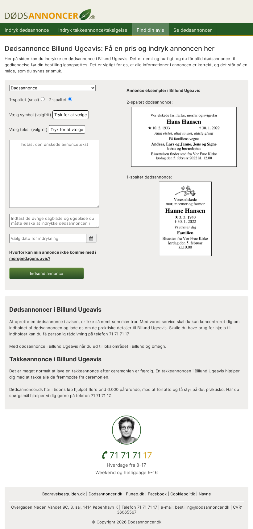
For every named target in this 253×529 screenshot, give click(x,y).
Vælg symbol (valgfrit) (30, 114)
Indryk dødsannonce (27, 30)
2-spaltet (58, 99)
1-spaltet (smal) (24, 99)
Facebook (157, 493)
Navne (205, 493)
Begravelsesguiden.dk (63, 493)
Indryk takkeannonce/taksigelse (92, 30)
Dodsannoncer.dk (105, 493)
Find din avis (150, 30)
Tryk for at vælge (70, 114)
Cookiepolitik (182, 493)
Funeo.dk (135, 493)
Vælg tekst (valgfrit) (28, 129)
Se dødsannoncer (192, 30)
